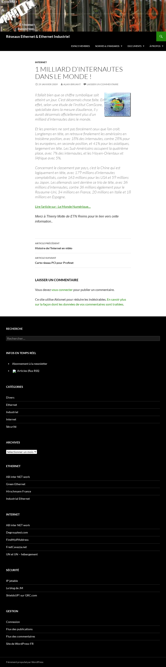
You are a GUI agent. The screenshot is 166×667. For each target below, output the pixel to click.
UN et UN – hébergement (22, 554)
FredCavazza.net (16, 547)
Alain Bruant (72, 84)
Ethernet (11, 404)
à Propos (155, 46)
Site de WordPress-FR (20, 643)
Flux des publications (19, 629)
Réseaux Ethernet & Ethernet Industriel (38, 36)
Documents (135, 46)
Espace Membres (80, 46)
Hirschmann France (18, 491)
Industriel (12, 412)
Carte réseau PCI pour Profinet (54, 260)
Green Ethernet (15, 484)
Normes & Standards (107, 46)
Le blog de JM (14, 588)
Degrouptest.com (17, 532)
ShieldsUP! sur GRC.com (21, 595)
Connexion (13, 622)
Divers (10, 397)
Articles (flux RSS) (28, 370)
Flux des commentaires (20, 636)
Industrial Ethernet (18, 498)
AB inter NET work (18, 476)
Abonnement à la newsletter (29, 363)
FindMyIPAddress (17, 539)
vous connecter (62, 290)
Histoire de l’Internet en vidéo (53, 246)
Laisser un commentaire (102, 84)
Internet (41, 62)
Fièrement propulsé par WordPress (24, 662)
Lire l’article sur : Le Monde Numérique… (63, 206)
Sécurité (11, 426)
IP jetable (12, 580)
